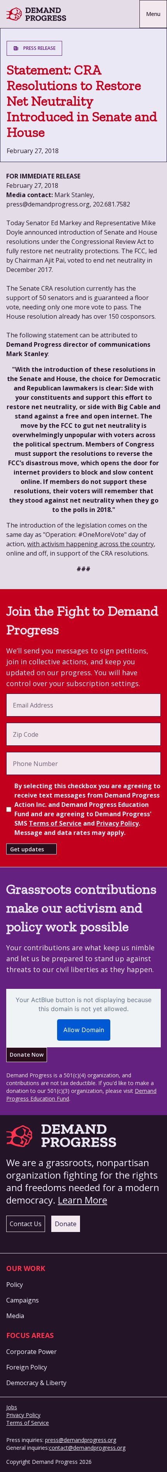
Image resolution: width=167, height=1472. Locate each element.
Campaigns (22, 1300)
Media (15, 1315)
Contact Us (26, 1224)
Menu (153, 14)
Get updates (27, 849)
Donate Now (26, 1054)
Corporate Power (31, 1351)
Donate (66, 1224)
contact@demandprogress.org (87, 1447)
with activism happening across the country (90, 544)
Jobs (11, 1407)
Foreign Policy (26, 1367)
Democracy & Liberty (36, 1382)
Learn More (82, 1199)
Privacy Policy (117, 823)
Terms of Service (55, 823)
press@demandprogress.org (80, 1440)
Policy (14, 1284)
